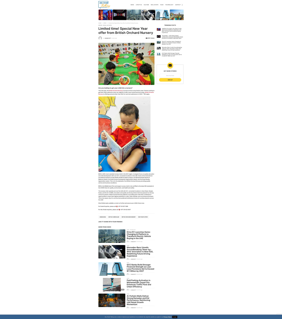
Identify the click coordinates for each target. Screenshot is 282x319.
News (132, 4)
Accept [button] (174, 317)
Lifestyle (139, 4)
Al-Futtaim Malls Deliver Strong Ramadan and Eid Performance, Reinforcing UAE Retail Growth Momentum (138, 300)
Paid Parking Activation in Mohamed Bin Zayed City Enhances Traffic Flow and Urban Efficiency (139, 283)
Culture (146, 4)
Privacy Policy (167, 317)
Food (161, 4)
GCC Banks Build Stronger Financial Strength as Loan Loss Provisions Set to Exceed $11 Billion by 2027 (140, 268)
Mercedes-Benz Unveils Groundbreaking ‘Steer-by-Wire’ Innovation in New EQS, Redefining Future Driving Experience (140, 251)
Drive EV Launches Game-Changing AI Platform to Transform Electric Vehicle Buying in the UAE (139, 235)
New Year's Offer (143, 217)
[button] (182, 4)
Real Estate (154, 4)
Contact (178, 4)
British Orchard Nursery (116, 90)
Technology (169, 4)
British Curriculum (113, 217)
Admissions (103, 217)
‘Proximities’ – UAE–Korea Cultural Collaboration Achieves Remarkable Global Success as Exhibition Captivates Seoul (172, 37)
